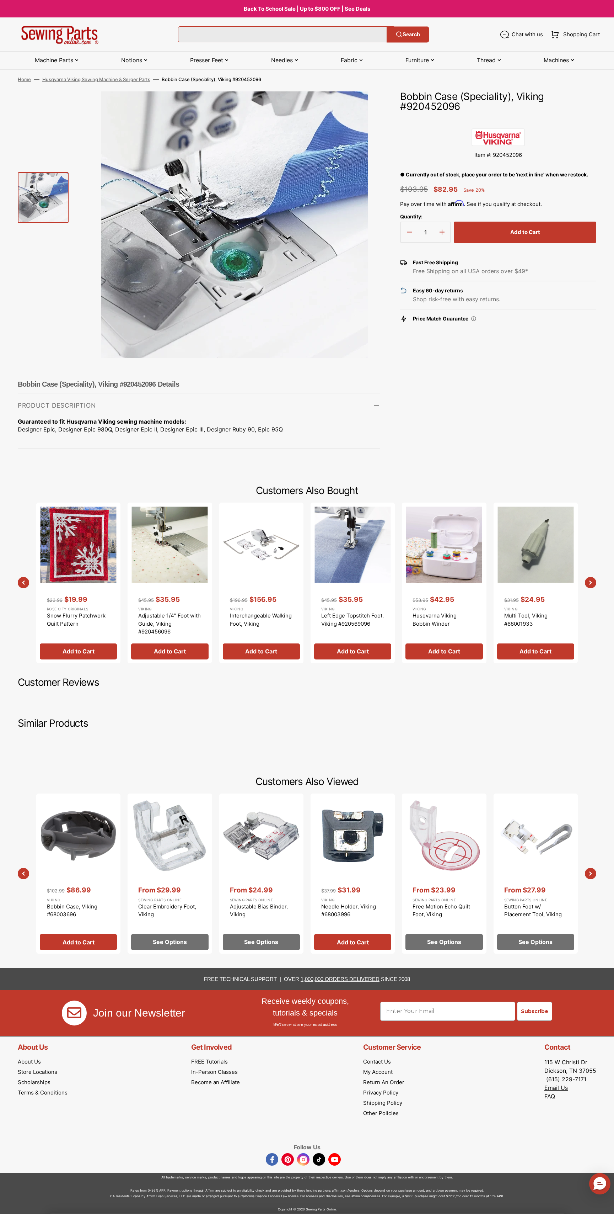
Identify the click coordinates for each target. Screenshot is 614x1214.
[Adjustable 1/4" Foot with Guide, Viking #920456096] (170, 583)
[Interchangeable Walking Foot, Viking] (261, 583)
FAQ (549, 1096)
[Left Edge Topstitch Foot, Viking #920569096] (353, 583)
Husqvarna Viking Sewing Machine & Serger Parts (96, 79)
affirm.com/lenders (346, 1190)
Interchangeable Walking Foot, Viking (261, 619)
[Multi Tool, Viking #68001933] (536, 583)
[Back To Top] (603, 1203)
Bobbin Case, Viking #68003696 (72, 910)
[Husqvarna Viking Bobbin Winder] (444, 583)
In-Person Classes (214, 1072)
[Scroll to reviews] (498, 121)
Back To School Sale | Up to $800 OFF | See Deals (307, 8)
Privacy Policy (380, 1092)
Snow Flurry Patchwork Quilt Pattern (76, 619)
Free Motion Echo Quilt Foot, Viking (441, 910)
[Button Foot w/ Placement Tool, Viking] (536, 874)
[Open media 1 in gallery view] (364, 107)
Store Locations (37, 1072)
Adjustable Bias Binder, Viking (259, 910)
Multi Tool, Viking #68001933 (526, 619)
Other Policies (381, 1113)
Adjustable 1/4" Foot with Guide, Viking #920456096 (169, 623)
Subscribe (534, 1011)
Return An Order (383, 1082)
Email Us (556, 1087)
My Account (378, 1072)
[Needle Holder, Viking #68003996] (353, 874)
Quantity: (411, 216)
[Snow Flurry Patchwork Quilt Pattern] (78, 583)
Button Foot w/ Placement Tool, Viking (533, 910)
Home (24, 79)
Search (411, 34)
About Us (29, 1061)
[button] (574, 34)
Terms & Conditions (43, 1092)
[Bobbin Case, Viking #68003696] (78, 874)
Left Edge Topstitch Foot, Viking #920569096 (352, 619)
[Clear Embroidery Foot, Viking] (170, 874)
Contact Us (377, 1061)
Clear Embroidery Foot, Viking (167, 910)
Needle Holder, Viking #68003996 (348, 910)
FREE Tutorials (209, 1061)
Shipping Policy (382, 1102)
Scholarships (34, 1082)
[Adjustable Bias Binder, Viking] (261, 874)
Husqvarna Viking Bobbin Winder (435, 619)
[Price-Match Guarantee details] (473, 318)
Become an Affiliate (215, 1082)
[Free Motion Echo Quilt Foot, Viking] (444, 874)
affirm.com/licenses (365, 1196)
